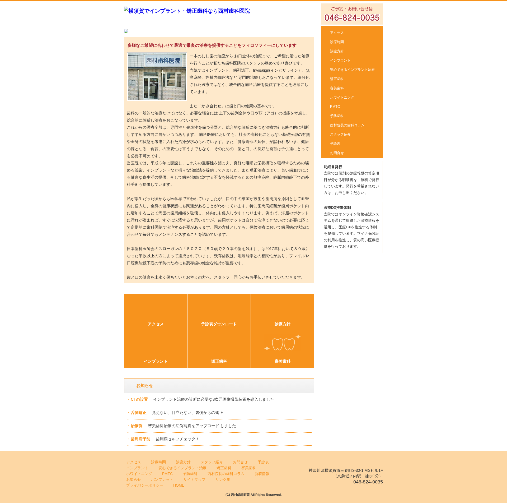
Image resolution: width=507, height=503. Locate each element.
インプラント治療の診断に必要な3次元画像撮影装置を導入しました (213, 399)
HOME (178, 485)
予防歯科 (337, 116)
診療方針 (337, 51)
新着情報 (262, 474)
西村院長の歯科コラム (347, 125)
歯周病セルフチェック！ (177, 439)
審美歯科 (337, 88)
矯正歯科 (337, 79)
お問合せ (337, 153)
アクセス (337, 33)
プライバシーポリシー (144, 485)
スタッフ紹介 (340, 134)
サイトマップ (194, 479)
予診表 (335, 144)
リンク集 (222, 479)
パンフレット (162, 479)
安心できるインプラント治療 (352, 70)
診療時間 (337, 42)
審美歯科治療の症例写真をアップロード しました (192, 425)
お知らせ (133, 479)
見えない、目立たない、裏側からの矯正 (187, 412)
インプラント (340, 60)
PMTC (335, 107)
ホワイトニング (342, 97)
